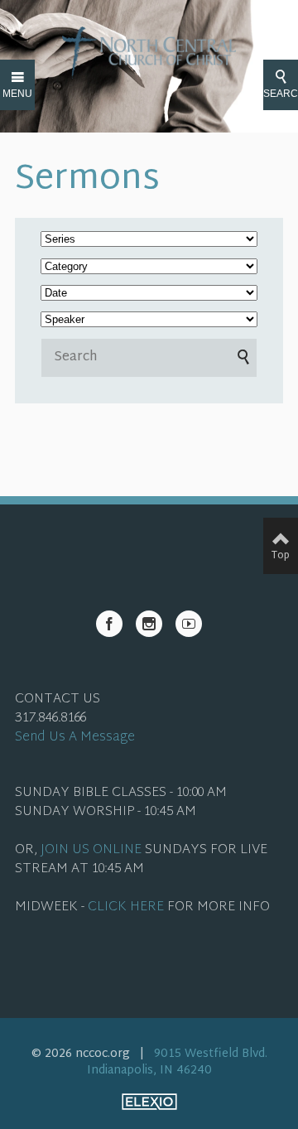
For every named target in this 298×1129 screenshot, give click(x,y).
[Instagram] (149, 623)
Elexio (149, 1101)
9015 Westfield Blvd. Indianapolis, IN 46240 (177, 1062)
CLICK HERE (126, 907)
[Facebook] (109, 623)
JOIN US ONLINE (91, 850)
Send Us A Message (75, 738)
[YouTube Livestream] (188, 623)
